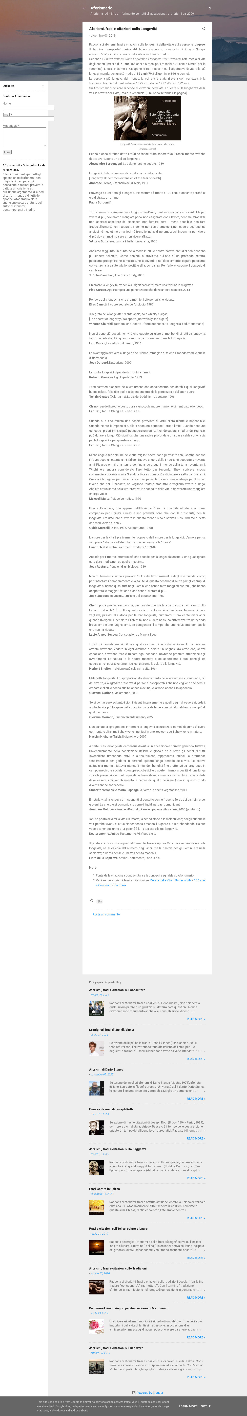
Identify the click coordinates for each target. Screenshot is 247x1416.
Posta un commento (106, 914)
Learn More (188, 1406)
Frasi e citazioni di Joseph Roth (111, 1109)
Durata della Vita (161, 880)
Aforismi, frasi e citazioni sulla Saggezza (118, 1149)
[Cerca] (210, 9)
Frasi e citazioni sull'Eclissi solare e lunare (118, 1228)
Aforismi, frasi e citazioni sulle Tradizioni (118, 1268)
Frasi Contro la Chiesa (104, 1189)
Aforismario (101, 8)
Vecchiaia (120, 885)
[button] (203, 29)
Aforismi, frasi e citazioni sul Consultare (117, 990)
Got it (206, 1406)
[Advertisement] (147, 943)
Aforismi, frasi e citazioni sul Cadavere (116, 1348)
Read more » (196, 1019)
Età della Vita (183, 880)
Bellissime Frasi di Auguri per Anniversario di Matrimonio (128, 1308)
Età (99, 901)
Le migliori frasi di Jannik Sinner (111, 1029)
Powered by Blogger (149, 1392)
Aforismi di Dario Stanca (106, 1069)
